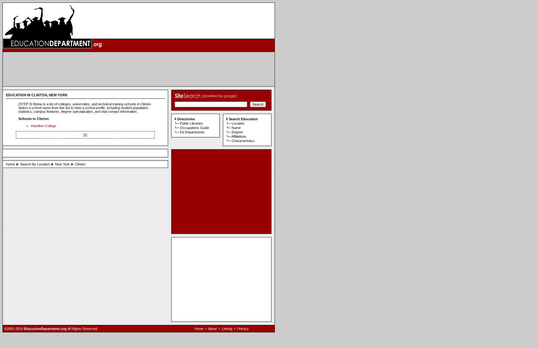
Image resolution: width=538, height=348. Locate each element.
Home (10, 164)
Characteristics (243, 141)
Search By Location (35, 164)
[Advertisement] (139, 69)
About (212, 329)
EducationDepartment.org (45, 329)
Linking (227, 329)
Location (238, 123)
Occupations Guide (194, 128)
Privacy (243, 329)
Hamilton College (43, 126)
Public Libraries (191, 123)
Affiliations (238, 136)
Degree (237, 132)
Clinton (80, 164)
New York (62, 164)
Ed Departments (192, 132)
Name (236, 128)
